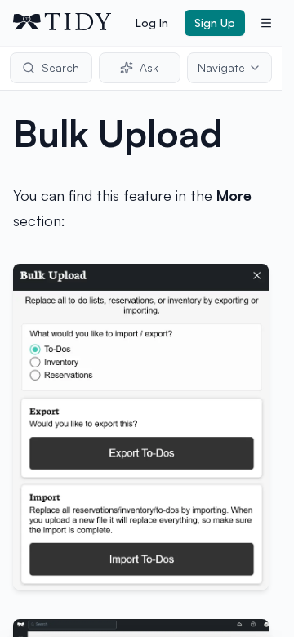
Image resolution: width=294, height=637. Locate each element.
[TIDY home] (69, 23)
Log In (152, 22)
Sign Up (214, 22)
